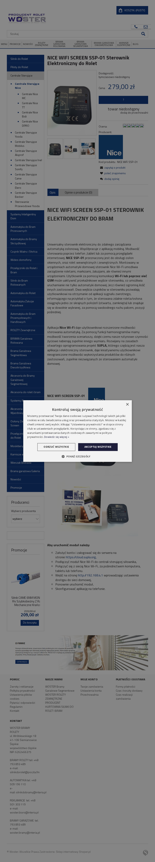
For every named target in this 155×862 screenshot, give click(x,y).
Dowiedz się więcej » (56, 437)
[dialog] (77, 431)
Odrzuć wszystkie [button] (56, 447)
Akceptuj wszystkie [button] (98, 447)
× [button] (127, 404)
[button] (77, 456)
